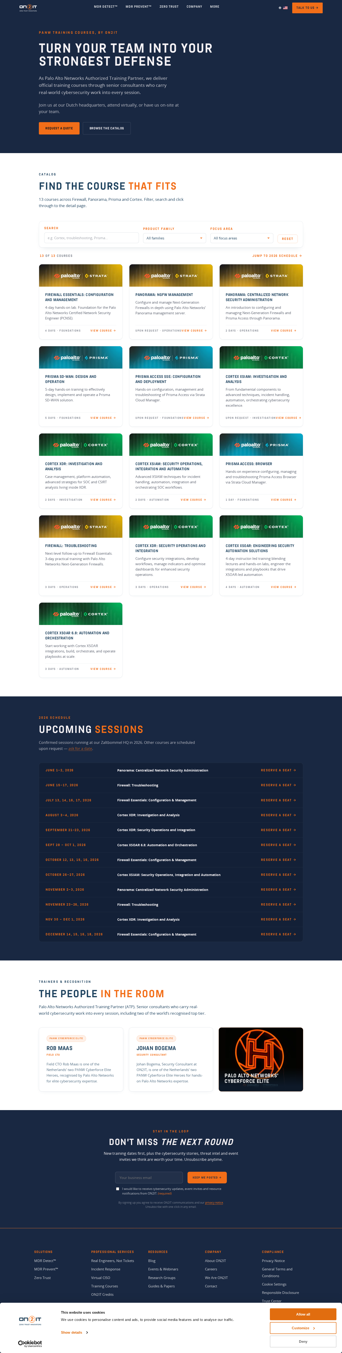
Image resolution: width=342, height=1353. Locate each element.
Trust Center (272, 1301)
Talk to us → (307, 8)
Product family (158, 229)
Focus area (221, 229)
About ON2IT (215, 1260)
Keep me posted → (207, 1178)
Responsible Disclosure (280, 1292)
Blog (151, 1260)
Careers (211, 1269)
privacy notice (214, 1203)
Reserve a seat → (278, 770)
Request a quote (59, 128)
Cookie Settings (274, 1284)
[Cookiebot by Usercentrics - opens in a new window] (30, 1343)
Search (51, 228)
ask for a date (80, 748)
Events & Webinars (163, 1269)
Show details (71, 1332)
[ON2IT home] (28, 8)
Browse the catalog (107, 128)
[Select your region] (282, 8)
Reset (287, 239)
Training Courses (104, 1286)
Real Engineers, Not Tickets (112, 1260)
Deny (303, 1341)
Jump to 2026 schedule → (277, 256)
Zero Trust (42, 1277)
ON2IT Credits (102, 1294)
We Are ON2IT (216, 1277)
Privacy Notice (273, 1260)
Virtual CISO (100, 1277)
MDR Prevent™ (46, 1269)
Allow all (303, 1314)
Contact (211, 1286)
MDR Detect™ (45, 1260)
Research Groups (161, 1277)
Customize (300, 1328)
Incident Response (105, 1269)
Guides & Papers (161, 1286)
